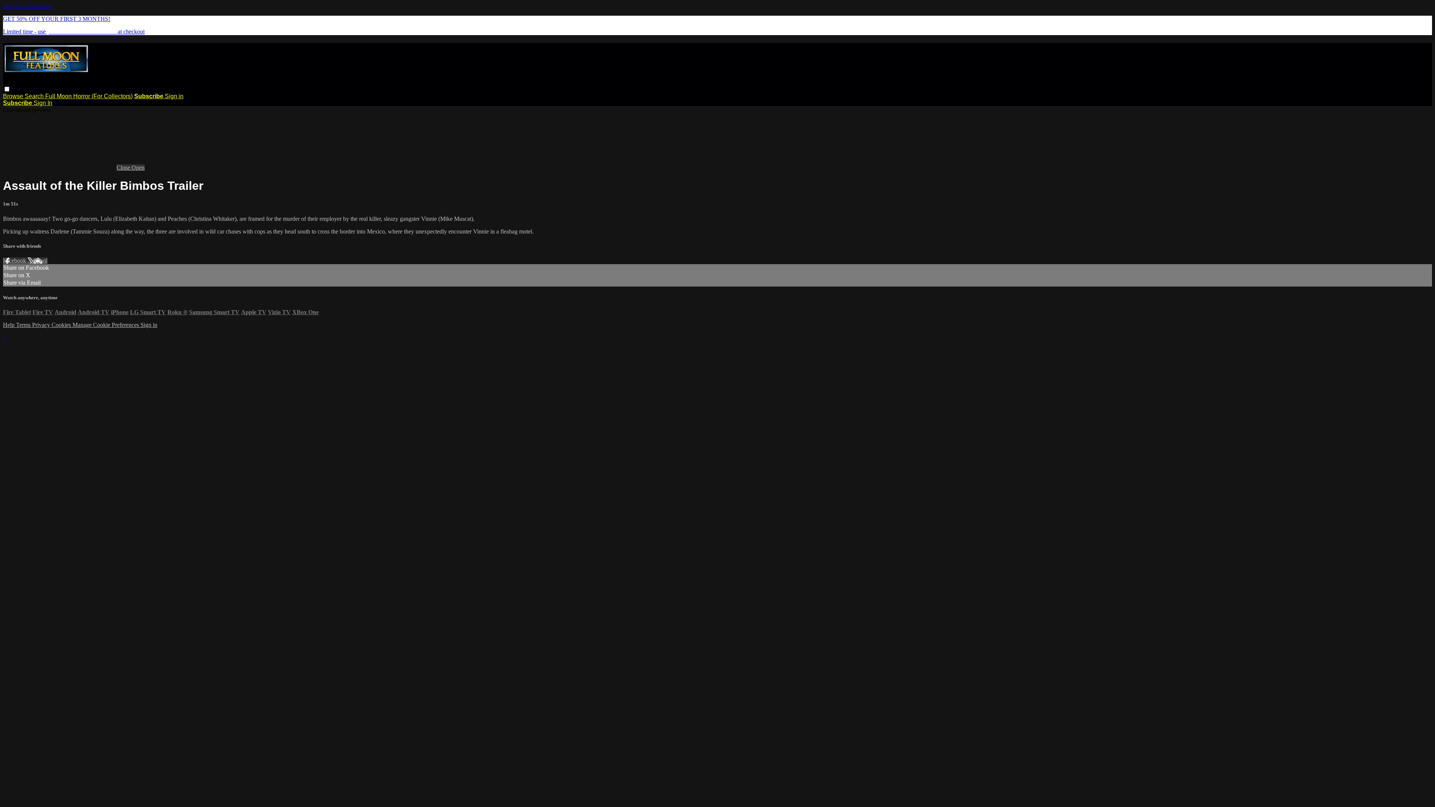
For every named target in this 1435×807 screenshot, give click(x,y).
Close (124, 167)
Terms (24, 325)
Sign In (43, 103)
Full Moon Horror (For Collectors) (89, 96)
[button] (6, 89)
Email (40, 260)
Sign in (174, 96)
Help (9, 325)
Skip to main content (27, 6)
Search (35, 96)
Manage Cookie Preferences (106, 325)
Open (138, 167)
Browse (14, 96)
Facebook (15, 260)
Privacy (42, 325)
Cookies (62, 325)
